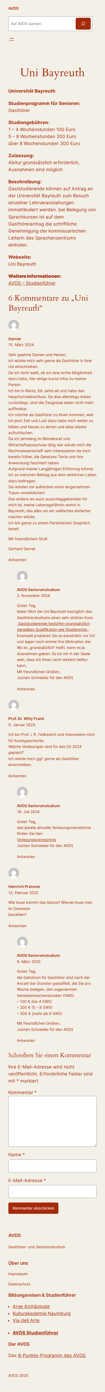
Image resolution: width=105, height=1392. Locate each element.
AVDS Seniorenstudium (38, 589)
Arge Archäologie (31, 1306)
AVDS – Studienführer (31, 283)
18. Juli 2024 (28, 811)
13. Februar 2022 (23, 892)
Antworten (17, 559)
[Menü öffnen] (11, 39)
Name (16, 1154)
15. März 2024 (21, 344)
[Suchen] (83, 23)
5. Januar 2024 (21, 724)
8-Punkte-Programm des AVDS (52, 1355)
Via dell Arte (26, 1320)
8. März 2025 (29, 961)
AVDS (13, 8)
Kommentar (22, 1092)
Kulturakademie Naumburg (42, 1313)
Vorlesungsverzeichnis (36, 839)
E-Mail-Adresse (27, 1180)
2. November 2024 (33, 595)
